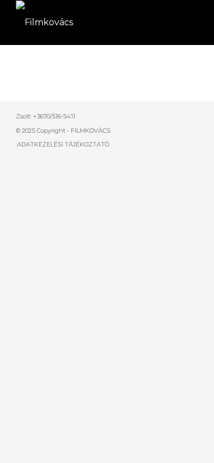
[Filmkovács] (88, 22)
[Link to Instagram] (190, 114)
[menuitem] (60, 144)
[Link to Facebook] (173, 114)
